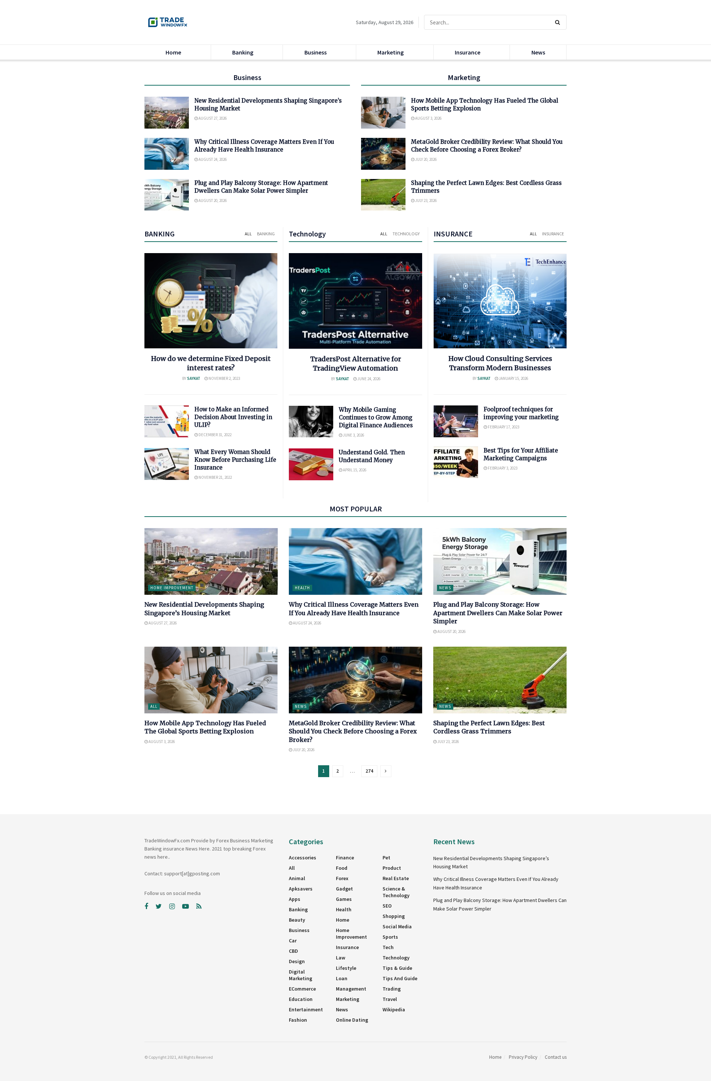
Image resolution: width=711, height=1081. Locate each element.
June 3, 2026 (353, 435)
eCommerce (302, 988)
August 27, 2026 (212, 118)
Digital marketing (300, 975)
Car (293, 940)
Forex (342, 878)
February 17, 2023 (503, 427)
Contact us (556, 1057)
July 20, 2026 (425, 159)
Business (315, 52)
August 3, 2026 (427, 118)
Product (392, 868)
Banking (242, 52)
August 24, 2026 (212, 159)
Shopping (394, 916)
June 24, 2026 (368, 378)
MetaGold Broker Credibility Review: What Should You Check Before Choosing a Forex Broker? (353, 731)
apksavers (301, 888)
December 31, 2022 (214, 434)
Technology (406, 233)
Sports (390, 937)
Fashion (298, 1020)
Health (302, 587)
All (248, 233)
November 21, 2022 (215, 477)
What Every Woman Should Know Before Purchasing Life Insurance (235, 459)
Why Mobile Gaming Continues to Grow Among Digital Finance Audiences (376, 417)
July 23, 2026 (425, 200)
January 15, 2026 (513, 378)
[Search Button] (559, 22)
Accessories (302, 857)
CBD (293, 951)
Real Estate (396, 878)
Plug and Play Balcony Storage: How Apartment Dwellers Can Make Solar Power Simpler (498, 613)
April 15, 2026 (354, 469)
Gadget (344, 888)
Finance (345, 857)
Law (340, 957)
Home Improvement (171, 587)
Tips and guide (400, 978)
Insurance (467, 52)
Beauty (297, 919)
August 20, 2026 (212, 200)
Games (344, 899)
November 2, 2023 (224, 378)
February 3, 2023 (502, 468)
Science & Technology (396, 892)
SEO (387, 905)
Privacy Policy (523, 1057)
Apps (294, 899)
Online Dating (352, 1020)
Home (173, 52)
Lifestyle (346, 968)
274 (369, 771)
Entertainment (306, 1009)
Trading (392, 988)
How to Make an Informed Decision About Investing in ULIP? (233, 417)
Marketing (390, 52)
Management (351, 988)
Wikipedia (394, 1009)
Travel (390, 999)
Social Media (397, 926)
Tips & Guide (397, 968)
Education (301, 999)
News (538, 52)
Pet (386, 857)
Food (341, 868)
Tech (388, 947)
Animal (297, 878)
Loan (341, 978)
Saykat (193, 378)
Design (297, 961)
